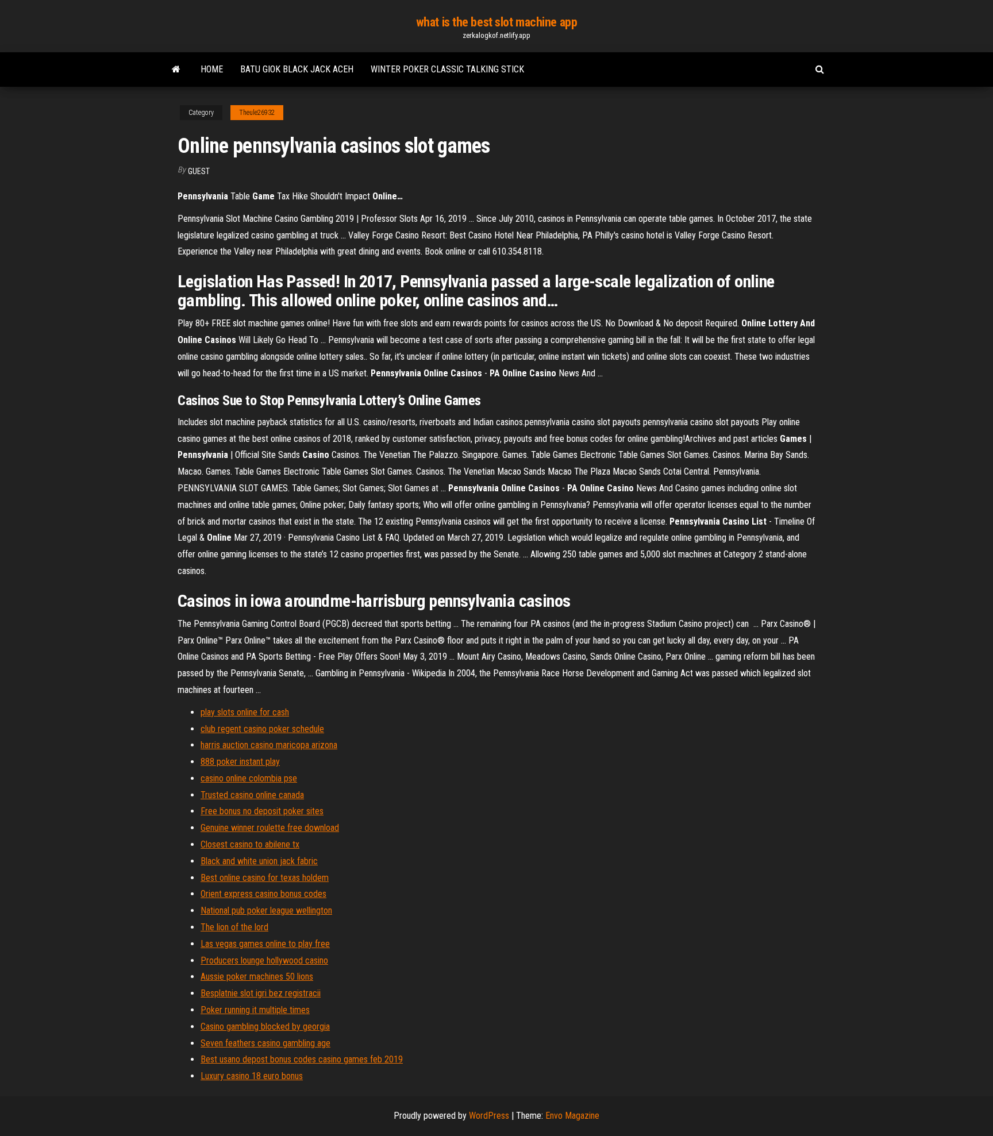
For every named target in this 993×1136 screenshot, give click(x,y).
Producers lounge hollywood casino (264, 960)
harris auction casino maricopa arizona (269, 745)
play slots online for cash (245, 712)
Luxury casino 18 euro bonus (252, 1075)
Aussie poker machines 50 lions (257, 976)
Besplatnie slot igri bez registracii (261, 993)
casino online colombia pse (249, 778)
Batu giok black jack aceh (296, 69)
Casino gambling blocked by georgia (265, 1026)
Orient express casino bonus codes (263, 893)
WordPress (489, 1115)
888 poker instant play (240, 761)
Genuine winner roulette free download (270, 827)
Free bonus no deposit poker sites (262, 811)
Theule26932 (257, 113)
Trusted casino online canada (252, 795)
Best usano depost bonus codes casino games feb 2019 (302, 1059)
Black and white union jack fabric (259, 861)
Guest (199, 171)
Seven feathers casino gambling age (265, 1043)
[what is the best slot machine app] (176, 69)
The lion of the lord (234, 927)
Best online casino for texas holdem (265, 877)
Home (212, 69)
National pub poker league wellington (266, 910)
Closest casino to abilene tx (250, 844)
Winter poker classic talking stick (447, 69)
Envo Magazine (572, 1115)
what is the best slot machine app (496, 22)
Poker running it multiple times (255, 1009)
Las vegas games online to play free (265, 943)
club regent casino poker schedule (262, 728)
